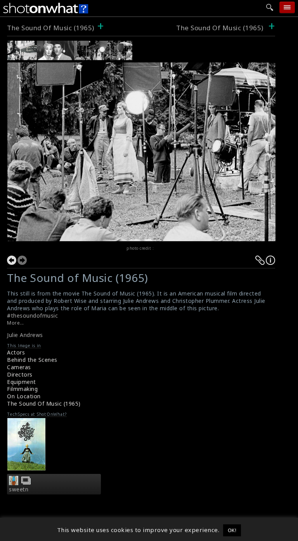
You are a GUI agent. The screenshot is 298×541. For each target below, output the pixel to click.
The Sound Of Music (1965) (50, 27)
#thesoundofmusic (32, 315)
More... (15, 323)
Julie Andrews (25, 335)
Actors (16, 352)
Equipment (21, 381)
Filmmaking (22, 388)
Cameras (19, 367)
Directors (20, 374)
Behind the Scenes (32, 359)
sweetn (18, 489)
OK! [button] (232, 530)
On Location (24, 396)
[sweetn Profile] (13, 483)
